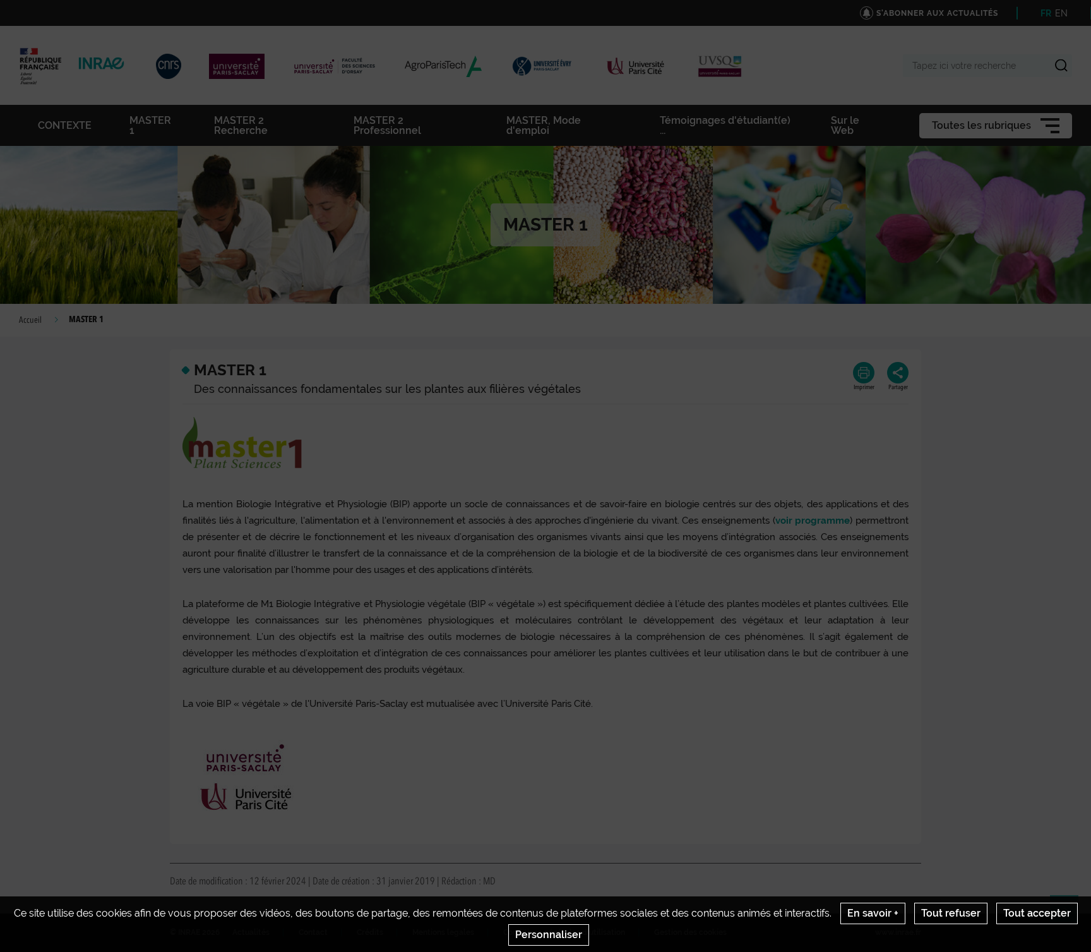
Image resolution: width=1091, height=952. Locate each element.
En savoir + (872, 913)
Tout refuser (951, 913)
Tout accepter (1037, 913)
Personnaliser (548, 935)
